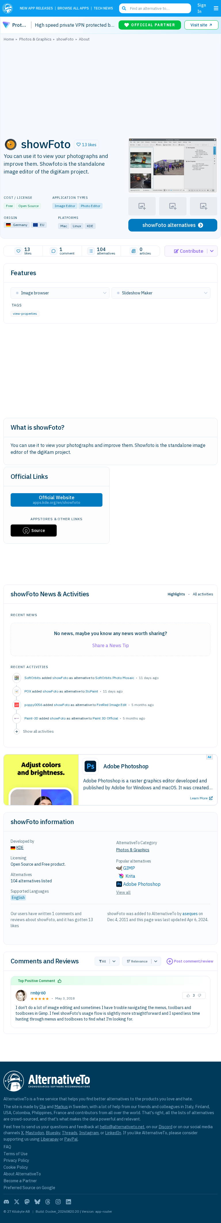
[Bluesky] (37, 1202)
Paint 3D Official (105, 718)
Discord (165, 1126)
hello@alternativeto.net (122, 1126)
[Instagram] (58, 1202)
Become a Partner (20, 1180)
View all (123, 892)
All (104, 961)
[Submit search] (124, 8)
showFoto (60, 678)
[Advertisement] (110, 87)
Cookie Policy (15, 1167)
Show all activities (38, 731)
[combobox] (155, 8)
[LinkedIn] (68, 1202)
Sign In (201, 8)
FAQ (7, 1146)
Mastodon (34, 1132)
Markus (61, 1106)
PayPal (71, 1139)
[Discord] (6, 1202)
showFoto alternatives (169, 225)
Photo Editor (90, 206)
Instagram (89, 1132)
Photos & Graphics (132, 849)
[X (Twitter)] (17, 1202)
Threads (69, 1132)
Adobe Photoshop (142, 884)
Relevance (139, 961)
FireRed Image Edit (112, 705)
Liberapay (50, 1139)
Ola (42, 1106)
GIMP (129, 868)
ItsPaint (91, 691)
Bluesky (53, 1132)
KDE (20, 847)
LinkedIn (113, 1132)
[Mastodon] (27, 1202)
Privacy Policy (16, 1160)
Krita (130, 876)
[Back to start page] (8, 8)
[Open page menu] (216, 8)
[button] (86, 144)
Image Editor (65, 206)
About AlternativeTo (22, 1173)
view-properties (25, 313)
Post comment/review (193, 961)
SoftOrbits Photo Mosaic (114, 678)
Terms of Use (15, 1153)
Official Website (56, 500)
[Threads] (48, 1202)
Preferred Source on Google (29, 1187)
